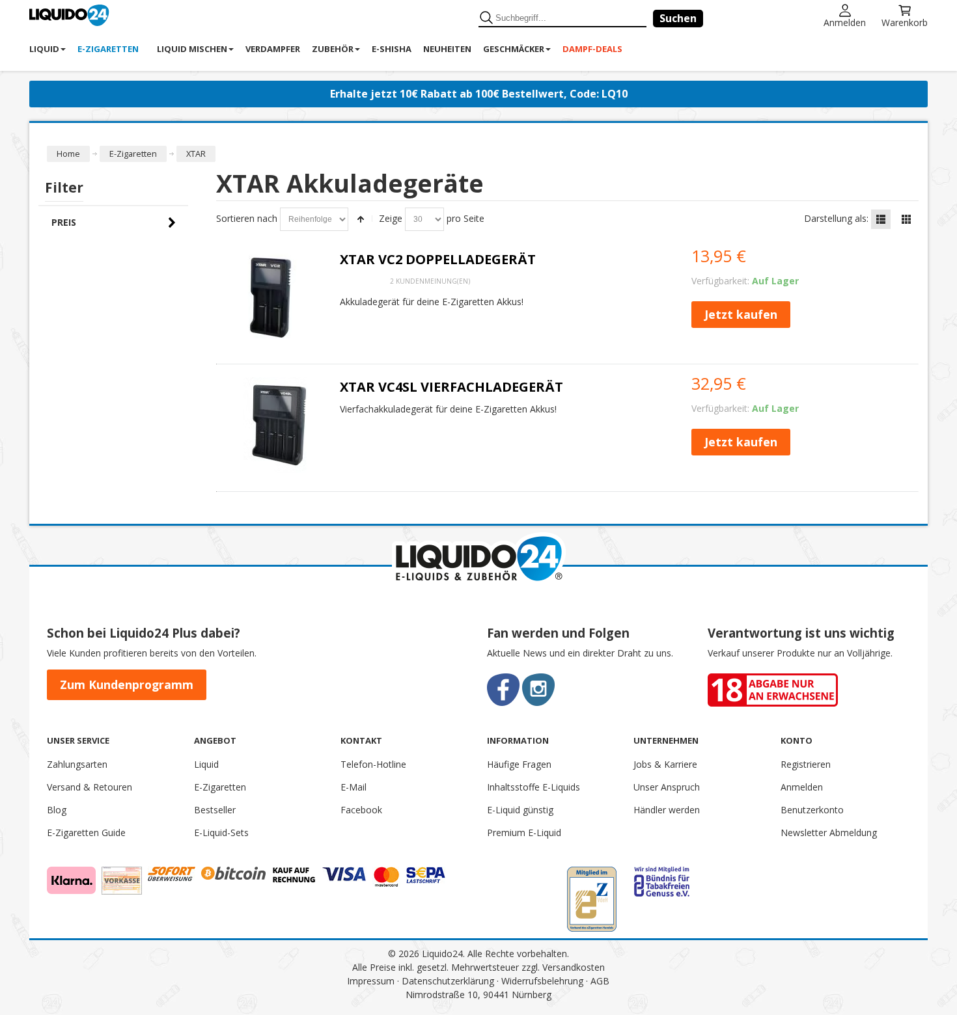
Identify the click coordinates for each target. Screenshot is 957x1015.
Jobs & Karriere (665, 764)
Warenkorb (904, 21)
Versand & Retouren (89, 787)
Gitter (906, 219)
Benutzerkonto (812, 810)
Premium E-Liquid (524, 832)
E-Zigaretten (220, 787)
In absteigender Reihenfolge (360, 219)
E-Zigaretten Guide (86, 832)
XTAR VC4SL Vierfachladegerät (451, 387)
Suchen (678, 18)
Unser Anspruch (666, 787)
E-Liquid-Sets (221, 832)
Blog (56, 810)
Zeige (390, 218)
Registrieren (806, 764)
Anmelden (845, 21)
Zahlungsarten (77, 764)
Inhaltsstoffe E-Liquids (533, 787)
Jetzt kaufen (740, 314)
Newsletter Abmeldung (829, 832)
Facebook (361, 810)
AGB (599, 981)
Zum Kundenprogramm (126, 684)
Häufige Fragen (519, 764)
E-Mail (353, 787)
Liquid (206, 764)
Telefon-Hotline (373, 764)
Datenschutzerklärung (448, 981)
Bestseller (215, 810)
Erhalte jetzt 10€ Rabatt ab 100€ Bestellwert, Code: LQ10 (479, 94)
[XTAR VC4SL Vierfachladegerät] (274, 425)
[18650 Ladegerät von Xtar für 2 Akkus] (274, 297)
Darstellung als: (836, 218)
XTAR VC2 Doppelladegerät (438, 259)
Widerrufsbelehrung (542, 981)
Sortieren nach (246, 218)
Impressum (371, 981)
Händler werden (666, 810)
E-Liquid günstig (520, 810)
